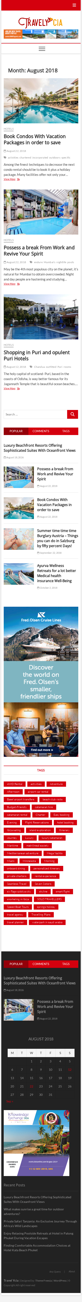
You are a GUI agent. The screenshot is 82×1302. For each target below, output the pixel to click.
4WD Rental (14, 784)
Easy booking (62, 814)
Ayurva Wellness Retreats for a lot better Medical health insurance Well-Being (56, 573)
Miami (10, 861)
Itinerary (64, 830)
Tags (66, 431)
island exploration (40, 830)
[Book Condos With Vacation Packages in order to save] (41, 100)
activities (13, 157)
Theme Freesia (43, 1280)
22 (31, 1086)
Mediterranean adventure (22, 853)
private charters (16, 876)
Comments (41, 431)
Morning (49, 861)
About (72, 1271)
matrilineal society (37, 845)
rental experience (45, 876)
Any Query (55, 1271)
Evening (12, 822)
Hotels (9, 128)
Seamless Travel (16, 883)
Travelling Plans (41, 914)
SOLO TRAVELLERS (49, 899)
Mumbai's (50, 262)
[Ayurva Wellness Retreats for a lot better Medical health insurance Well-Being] (19, 566)
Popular (16, 431)
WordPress (60, 1280)
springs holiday (46, 907)
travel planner (15, 922)
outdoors (54, 157)
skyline (43, 891)
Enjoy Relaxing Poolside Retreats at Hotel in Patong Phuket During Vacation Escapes (38, 1235)
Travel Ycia (11, 1280)
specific (66, 157)
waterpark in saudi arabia (47, 922)
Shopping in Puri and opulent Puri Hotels (37, 355)
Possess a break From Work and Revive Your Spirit (39, 250)
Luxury (29, 837)
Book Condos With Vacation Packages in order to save (35, 139)
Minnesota (29, 861)
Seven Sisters (43, 883)
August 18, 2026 (15, 457)
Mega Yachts (55, 853)
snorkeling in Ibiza (18, 899)
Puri (60, 366)
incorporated (40, 157)
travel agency (15, 914)
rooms (67, 366)
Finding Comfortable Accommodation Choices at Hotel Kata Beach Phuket (37, 1248)
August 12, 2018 (16, 366)
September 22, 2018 (50, 552)
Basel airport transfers (20, 799)
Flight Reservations (37, 822)
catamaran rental (17, 814)
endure (38, 262)
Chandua (39, 366)
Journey (12, 837)
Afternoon (13, 791)
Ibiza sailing (14, 830)
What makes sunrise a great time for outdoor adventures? (34, 1211)
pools (70, 262)
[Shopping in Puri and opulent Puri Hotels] (41, 316)
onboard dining (16, 868)
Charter (40, 814)
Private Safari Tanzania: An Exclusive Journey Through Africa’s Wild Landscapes (40, 1223)
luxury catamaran (52, 837)
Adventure (56, 784)
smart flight (63, 891)
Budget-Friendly (17, 807)
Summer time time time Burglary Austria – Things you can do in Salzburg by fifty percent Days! (57, 538)
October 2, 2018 (48, 587)
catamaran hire (44, 807)
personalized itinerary (46, 868)
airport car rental (38, 791)
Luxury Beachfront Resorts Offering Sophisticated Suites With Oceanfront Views (40, 448)
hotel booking (65, 822)
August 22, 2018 (16, 151)
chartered (25, 157)
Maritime (12, 845)
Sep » (9, 1101)
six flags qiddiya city (19, 891)
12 (70, 1069)
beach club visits (53, 799)
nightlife (61, 262)
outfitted (51, 366)
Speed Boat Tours (18, 907)
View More (15, 179)
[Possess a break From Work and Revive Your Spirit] (41, 212)
